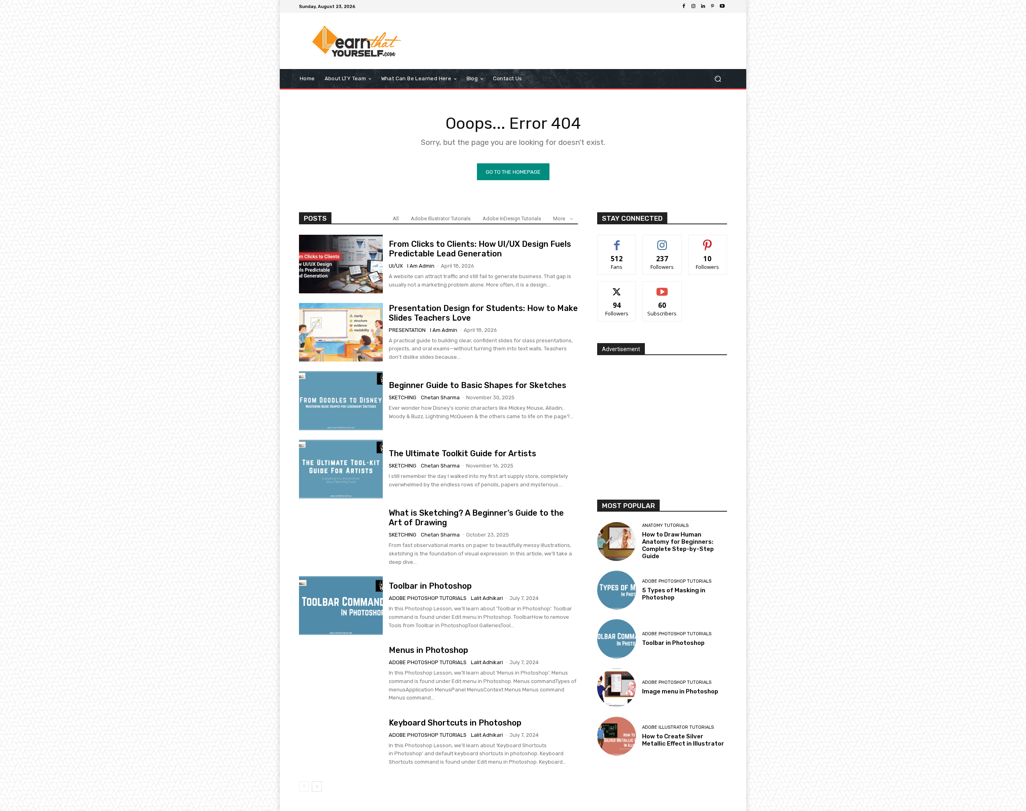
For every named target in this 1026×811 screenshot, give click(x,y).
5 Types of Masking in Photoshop (673, 594)
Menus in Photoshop (428, 650)
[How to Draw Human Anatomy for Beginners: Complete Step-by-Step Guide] (616, 541)
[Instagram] (693, 6)
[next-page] (317, 786)
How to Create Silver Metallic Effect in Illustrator (683, 740)
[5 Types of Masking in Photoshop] (616, 590)
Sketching (402, 397)
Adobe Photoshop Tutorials (428, 598)
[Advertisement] (579, 41)
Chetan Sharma (440, 397)
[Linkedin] (703, 6)
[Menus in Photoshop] (341, 673)
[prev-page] (304, 786)
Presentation (407, 330)
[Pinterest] (712, 6)
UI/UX (396, 265)
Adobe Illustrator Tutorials (441, 218)
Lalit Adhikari (487, 598)
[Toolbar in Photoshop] (341, 605)
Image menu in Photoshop (680, 691)
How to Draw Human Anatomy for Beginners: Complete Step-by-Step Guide (678, 545)
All (396, 218)
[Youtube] (722, 6)
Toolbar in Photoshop (430, 586)
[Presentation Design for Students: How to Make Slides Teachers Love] (341, 332)
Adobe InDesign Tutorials (512, 218)
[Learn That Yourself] (356, 41)
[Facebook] (684, 6)
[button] (717, 78)
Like (617, 241)
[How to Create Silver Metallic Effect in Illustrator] (616, 736)
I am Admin (420, 266)
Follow (662, 241)
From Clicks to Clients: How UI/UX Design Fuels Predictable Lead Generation (480, 248)
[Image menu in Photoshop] (616, 687)
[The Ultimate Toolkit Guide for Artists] (341, 469)
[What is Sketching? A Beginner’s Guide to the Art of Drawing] (341, 537)
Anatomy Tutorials (665, 525)
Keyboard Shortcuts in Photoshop (455, 723)
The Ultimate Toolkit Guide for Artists (462, 453)
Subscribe (662, 288)
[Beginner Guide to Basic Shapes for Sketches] (341, 400)
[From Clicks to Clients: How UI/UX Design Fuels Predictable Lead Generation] (341, 264)
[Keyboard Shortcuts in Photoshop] (341, 742)
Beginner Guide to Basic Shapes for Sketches (477, 385)
